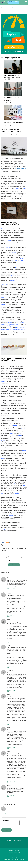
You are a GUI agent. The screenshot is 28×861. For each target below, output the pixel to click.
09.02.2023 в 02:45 (11, 641)
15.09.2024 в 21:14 (11, 781)
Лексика (21, 134)
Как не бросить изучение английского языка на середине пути (13, 122)
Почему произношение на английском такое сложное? (12, 76)
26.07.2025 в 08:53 (11, 795)
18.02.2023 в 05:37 (11, 666)
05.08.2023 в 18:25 (11, 723)
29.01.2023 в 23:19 (11, 588)
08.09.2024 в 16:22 (11, 747)
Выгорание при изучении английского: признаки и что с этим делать (13, 99)
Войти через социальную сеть (8, 813)
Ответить (9, 590)
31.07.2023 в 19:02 (11, 690)
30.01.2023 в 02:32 (11, 615)
